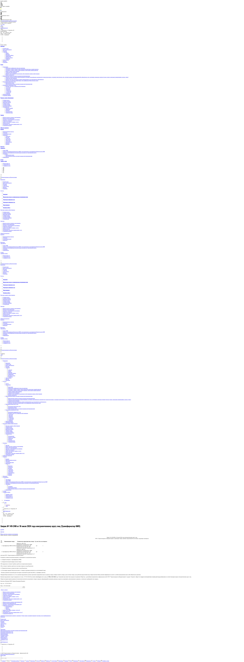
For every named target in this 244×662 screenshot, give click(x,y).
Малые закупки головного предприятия (11, 117)
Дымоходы (8, 109)
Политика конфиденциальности (7, 654)
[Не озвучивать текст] (1, 18)
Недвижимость (9, 606)
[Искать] (24, 587)
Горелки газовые (9, 108)
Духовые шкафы (6, 104)
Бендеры (7, 137)
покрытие (34, 615)
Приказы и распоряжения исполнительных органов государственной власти (19, 152)
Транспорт (8, 609)
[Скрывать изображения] (1, 14)
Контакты (2, 146)
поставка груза (40, 615)
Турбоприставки (9, 112)
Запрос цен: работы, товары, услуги (11, 122)
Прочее (7, 607)
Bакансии (5, 135)
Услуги (2, 64)
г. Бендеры (8, 88)
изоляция (30, 615)
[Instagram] (3, 168)
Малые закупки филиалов (8, 118)
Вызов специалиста (10, 74)
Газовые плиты (6, 103)
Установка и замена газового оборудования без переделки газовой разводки (22, 69)
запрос (26, 615)
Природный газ (6, 163)
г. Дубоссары (8, 90)
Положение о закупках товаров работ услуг (12, 124)
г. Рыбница (8, 89)
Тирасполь (8, 136)
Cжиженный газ (6, 164)
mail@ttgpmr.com (4, 27)
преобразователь (47, 615)
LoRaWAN (3, 615)
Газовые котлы (6, 100)
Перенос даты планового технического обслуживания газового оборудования (22, 73)
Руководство (6, 48)
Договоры (5, 153)
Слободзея (8, 138)
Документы (3, 148)
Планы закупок (6, 123)
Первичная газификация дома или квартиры (15, 68)
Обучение (5, 132)
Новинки (8, 54)
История (5, 50)
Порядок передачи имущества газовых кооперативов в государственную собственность (25, 79)
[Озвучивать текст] (1, 17)
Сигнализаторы (9, 111)
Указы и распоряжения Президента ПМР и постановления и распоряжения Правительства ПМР (24, 151)
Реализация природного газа (9, 81)
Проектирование (6, 94)
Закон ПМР (5, 150)
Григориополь (9, 141)
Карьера (2, 129)
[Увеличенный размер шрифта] (2, 5)
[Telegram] (3, 169)
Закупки (2, 115)
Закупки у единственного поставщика (11, 119)
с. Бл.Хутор (8, 87)
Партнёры (5, 62)
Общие (7, 53)
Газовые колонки (6, 101)
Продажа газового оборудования (7, 98)
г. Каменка (8, 93)
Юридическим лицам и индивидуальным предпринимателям (16, 76)
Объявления (8, 56)
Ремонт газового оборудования (12, 71)
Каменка (7, 144)
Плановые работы (9, 55)
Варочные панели (7, 102)
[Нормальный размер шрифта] (1, 3)
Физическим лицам (10, 82)
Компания (3, 46)
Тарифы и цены (4, 161)
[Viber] (3, 171)
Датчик (23, 615)
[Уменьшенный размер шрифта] (1, 2)
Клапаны (8, 110)
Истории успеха (9, 57)
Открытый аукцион (7, 125)
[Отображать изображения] (1, 12)
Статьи (2, 159)
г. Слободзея (8, 92)
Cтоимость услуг (6, 165)
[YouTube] (3, 170)
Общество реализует (7, 120)
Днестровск (8, 139)
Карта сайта (3, 655)
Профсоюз (8, 58)
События (5, 51)
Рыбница (8, 143)
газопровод (18, 615)
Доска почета (6, 59)
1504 (3, 24)
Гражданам (5, 66)
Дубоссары (8, 140)
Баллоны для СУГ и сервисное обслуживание (15, 86)
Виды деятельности (7, 49)
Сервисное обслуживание (11, 72)
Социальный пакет (7, 133)
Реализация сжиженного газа (9, 85)
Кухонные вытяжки (7, 105)
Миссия (4, 61)
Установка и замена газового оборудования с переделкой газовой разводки (22, 70)
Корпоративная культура (8, 131)
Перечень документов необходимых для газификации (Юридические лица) (22, 80)
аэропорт (14, 615)
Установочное (6, 107)
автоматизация (8, 615)
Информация (6, 157)
